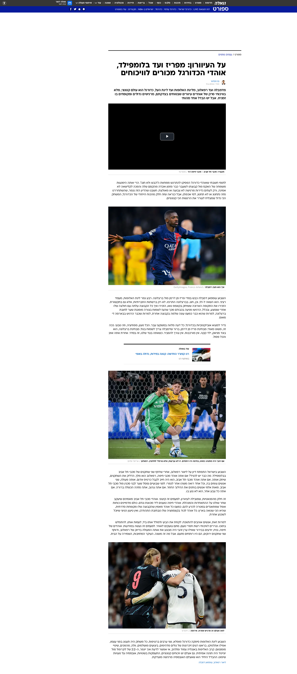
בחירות (187, 3)
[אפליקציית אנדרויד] (84, 9)
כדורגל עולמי (170, 10)
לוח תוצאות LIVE (202, 10)
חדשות (208, 3)
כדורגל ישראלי (185, 10)
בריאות (141, 3)
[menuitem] (206, 3)
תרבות (177, 3)
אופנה (108, 3)
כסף (159, 3)
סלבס (167, 3)
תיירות (130, 3)
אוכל (150, 3)
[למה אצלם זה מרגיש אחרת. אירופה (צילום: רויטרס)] (167, 588)
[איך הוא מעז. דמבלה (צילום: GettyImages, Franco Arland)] (167, 248)
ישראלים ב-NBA (145, 10)
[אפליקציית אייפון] (79, 9)
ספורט (198, 3)
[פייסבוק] (71, 9)
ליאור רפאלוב (219, 663)
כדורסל (158, 10)
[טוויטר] (75, 9)
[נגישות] (4, 3)
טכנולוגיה (119, 3)
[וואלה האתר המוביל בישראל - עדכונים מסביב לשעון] (220, 3)
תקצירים (132, 10)
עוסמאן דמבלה (206, 663)
